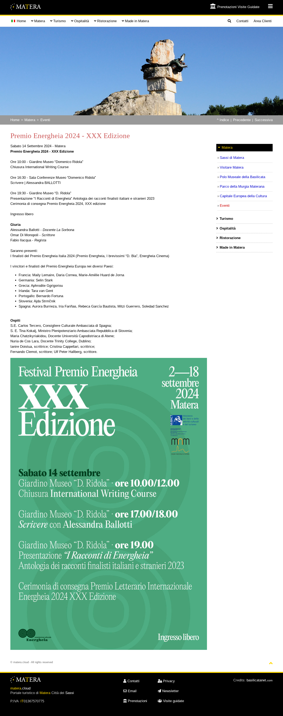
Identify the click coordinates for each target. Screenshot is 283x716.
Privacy (169, 681)
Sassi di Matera (232, 158)
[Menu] (267, 6)
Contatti (242, 21)
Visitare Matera (231, 167)
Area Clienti (263, 21)
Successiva (264, 120)
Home (21, 21)
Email (132, 691)
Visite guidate (173, 701)
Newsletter (170, 691)
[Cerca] (229, 21)
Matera (29, 120)
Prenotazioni (137, 701)
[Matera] (25, 7)
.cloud (20, 688)
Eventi (45, 120)
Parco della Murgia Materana (242, 186)
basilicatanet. (260, 680)
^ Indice (223, 120)
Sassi (69, 693)
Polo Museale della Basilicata (242, 177)
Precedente (242, 120)
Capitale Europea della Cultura (243, 196)
